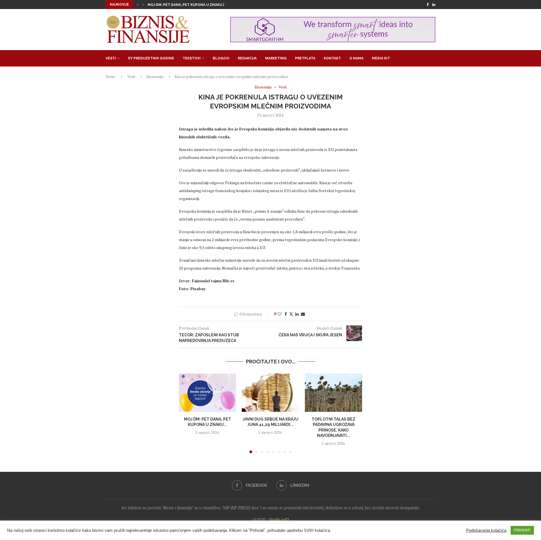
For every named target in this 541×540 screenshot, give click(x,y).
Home (111, 76)
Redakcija (247, 58)
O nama (356, 58)
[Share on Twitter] (291, 314)
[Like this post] (279, 314)
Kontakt (332, 58)
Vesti (111, 58)
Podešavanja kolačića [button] (486, 530)
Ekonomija (154, 76)
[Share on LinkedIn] (297, 314)
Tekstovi (192, 58)
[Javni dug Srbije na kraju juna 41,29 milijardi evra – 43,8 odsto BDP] (270, 393)
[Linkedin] (433, 4)
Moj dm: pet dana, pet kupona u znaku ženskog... (195, 5)
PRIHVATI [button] (522, 530)
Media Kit (381, 58)
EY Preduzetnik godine (151, 58)
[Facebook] (428, 4)
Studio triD (279, 519)
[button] (138, 4)
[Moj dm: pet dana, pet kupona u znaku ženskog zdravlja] (207, 393)
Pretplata (305, 58)
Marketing (276, 58)
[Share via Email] (303, 314)
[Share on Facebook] (286, 314)
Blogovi (221, 58)
